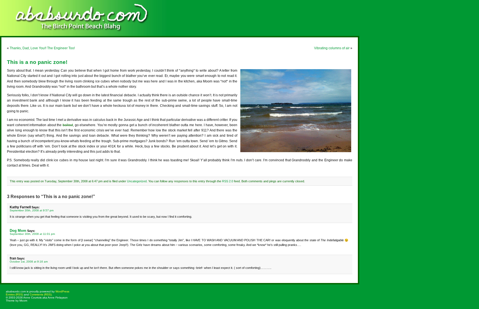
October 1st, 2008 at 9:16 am (29, 261)
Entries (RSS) (14, 294)
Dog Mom (18, 230)
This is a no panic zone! (37, 62)
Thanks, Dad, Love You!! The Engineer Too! (42, 48)
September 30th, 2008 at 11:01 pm (32, 233)
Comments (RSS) (41, 294)
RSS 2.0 (227, 181)
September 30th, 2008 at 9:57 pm (31, 210)
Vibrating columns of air (332, 48)
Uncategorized (137, 181)
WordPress (62, 291)
